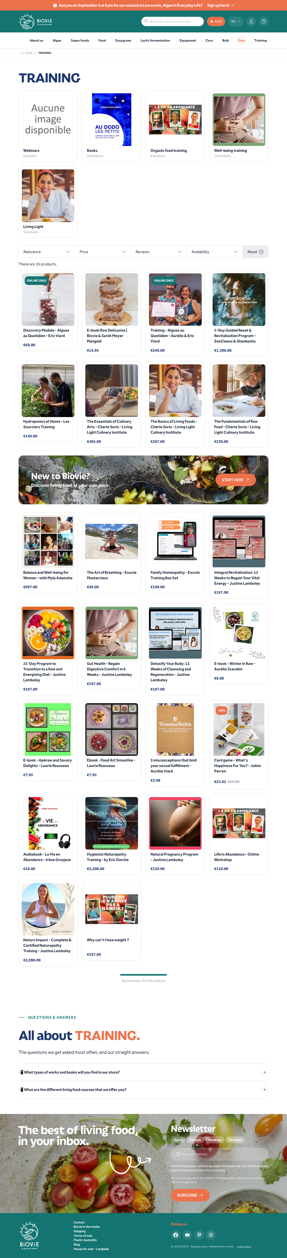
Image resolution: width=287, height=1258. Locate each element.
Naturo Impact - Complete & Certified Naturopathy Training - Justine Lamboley (47, 945)
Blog (77, 1244)
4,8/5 (218, 21)
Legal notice (244, 1246)
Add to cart (45, 319)
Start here (232, 480)
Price (84, 251)
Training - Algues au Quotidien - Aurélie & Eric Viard (172, 335)
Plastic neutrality (85, 1240)
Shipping (80, 1231)
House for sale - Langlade (91, 1249)
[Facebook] (176, 1235)
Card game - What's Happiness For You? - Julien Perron (237, 765)
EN (233, 21)
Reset (252, 251)
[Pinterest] (199, 1235)
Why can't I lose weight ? (108, 940)
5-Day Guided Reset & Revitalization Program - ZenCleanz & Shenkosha (235, 335)
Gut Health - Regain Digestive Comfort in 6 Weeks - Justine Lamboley (109, 669)
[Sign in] (251, 21)
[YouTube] (187, 1235)
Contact (79, 1222)
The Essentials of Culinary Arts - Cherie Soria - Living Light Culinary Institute (109, 427)
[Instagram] (211, 1235)
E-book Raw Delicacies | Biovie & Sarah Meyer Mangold (107, 335)
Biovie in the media (87, 1227)
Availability (200, 251)
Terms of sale (83, 1236)
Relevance (32, 251)
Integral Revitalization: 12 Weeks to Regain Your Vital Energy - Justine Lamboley (237, 578)
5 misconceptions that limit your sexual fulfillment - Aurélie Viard (174, 765)
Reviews (142, 251)
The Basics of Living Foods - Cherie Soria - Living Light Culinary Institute (174, 427)
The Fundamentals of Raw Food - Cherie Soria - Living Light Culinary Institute (237, 427)
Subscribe (187, 1195)
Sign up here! (218, 5)
